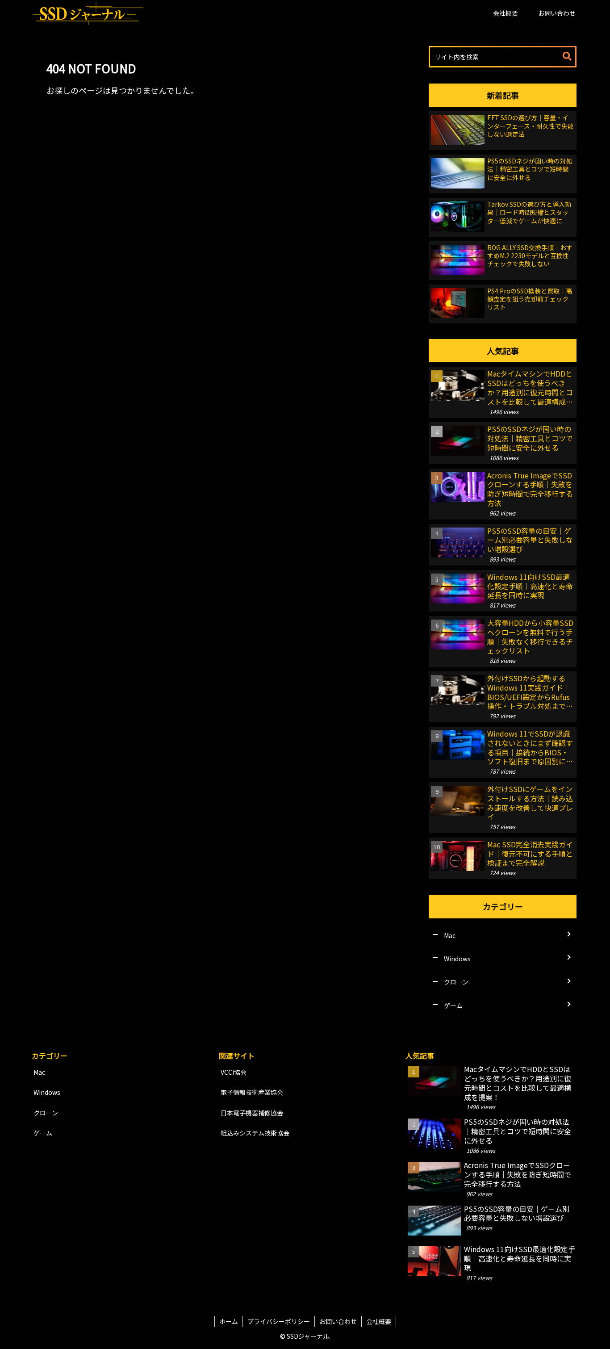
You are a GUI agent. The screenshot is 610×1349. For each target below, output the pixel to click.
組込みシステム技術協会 (255, 1132)
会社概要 (378, 1321)
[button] (567, 56)
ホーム (228, 1321)
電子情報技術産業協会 (252, 1092)
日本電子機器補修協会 (252, 1112)
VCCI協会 (234, 1072)
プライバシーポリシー (278, 1321)
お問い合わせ (338, 1321)
